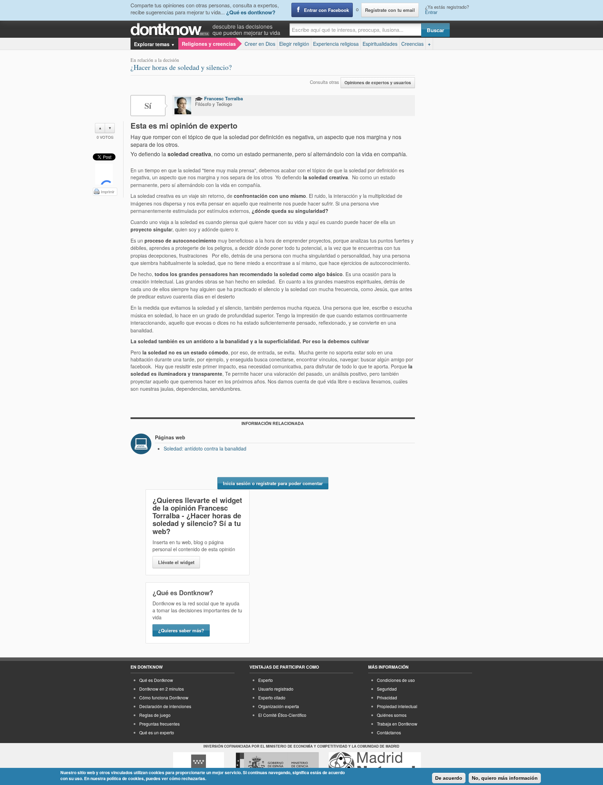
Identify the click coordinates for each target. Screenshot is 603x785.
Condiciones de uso (396, 680)
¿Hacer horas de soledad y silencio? (181, 67)
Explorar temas (154, 44)
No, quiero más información (505, 778)
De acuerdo (448, 778)
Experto (265, 680)
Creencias (412, 43)
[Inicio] (172, 29)
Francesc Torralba (223, 98)
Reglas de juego (155, 715)
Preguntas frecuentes (159, 724)
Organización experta (278, 706)
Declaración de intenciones (165, 706)
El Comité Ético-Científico (282, 715)
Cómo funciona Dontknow (163, 697)
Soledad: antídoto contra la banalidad (205, 448)
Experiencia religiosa (336, 43)
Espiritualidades (380, 43)
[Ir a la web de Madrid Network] (375, 765)
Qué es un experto (156, 732)
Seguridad (387, 689)
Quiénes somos (392, 715)
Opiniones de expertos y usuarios (377, 83)
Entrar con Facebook (326, 10)
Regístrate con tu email (390, 10)
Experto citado (271, 697)
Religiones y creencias (209, 43)
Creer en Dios (260, 43)
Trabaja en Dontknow (397, 724)
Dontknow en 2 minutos (161, 689)
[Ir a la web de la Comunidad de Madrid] (198, 765)
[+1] (104, 174)
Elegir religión (294, 43)
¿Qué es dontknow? (250, 12)
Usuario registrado (275, 689)
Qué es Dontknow (156, 680)
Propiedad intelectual (397, 706)
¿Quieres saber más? (181, 630)
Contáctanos (389, 732)
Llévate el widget (176, 562)
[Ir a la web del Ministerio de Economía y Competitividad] (277, 765)
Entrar (431, 12)
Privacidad (387, 697)
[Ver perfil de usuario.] (183, 105)
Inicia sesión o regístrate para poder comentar (273, 483)
